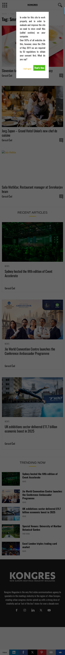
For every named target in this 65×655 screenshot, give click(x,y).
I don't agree (27, 68)
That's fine (39, 68)
